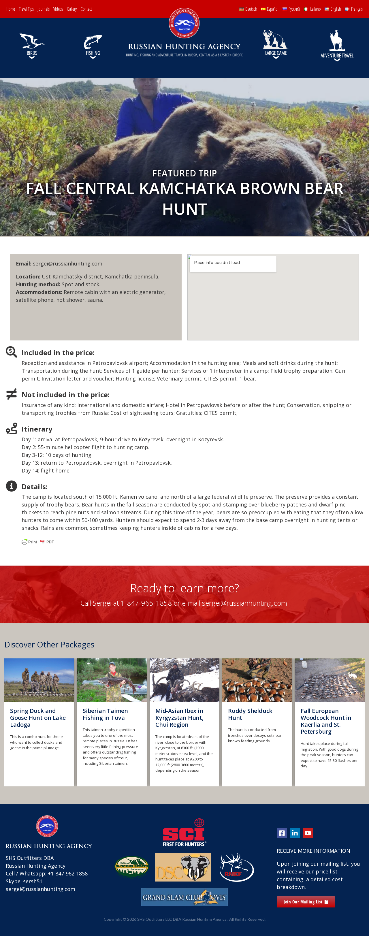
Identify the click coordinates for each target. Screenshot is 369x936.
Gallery (72, 9)
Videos (58, 9)
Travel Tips (26, 9)
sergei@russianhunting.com (40, 889)
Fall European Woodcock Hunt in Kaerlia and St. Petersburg (253, 721)
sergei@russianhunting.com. (245, 603)
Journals (43, 9)
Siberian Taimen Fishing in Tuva (32, 714)
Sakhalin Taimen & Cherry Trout (327, 714)
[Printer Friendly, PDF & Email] (38, 544)
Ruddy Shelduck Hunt (177, 714)
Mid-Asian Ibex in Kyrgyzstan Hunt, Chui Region (107, 717)
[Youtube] (308, 833)
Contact (86, 9)
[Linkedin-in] (295, 833)
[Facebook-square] (282, 833)
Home (10, 9)
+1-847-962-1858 (68, 873)
